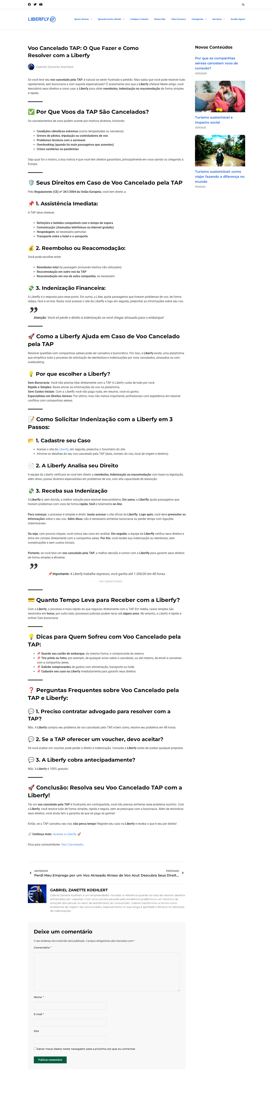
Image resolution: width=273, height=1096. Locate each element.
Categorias (197, 19)
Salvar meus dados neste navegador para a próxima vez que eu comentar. (86, 1049)
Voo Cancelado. (72, 844)
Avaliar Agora (238, 19)
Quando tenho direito (109, 19)
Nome (39, 997)
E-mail (39, 1014)
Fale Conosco (178, 19)
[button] (243, 5)
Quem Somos (81, 19)
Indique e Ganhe (139, 19)
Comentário (43, 947)
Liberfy (64, 449)
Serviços (217, 19)
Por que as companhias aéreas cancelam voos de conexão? (216, 63)
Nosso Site (159, 19)
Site (36, 1031)
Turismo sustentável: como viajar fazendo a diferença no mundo (220, 177)
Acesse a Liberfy (65, 834)
